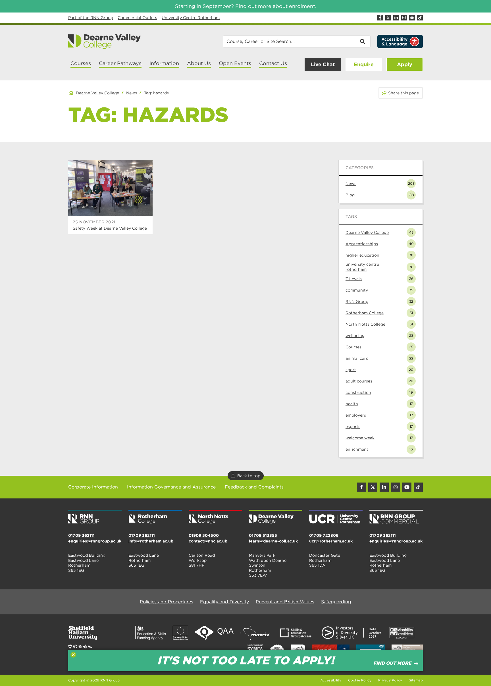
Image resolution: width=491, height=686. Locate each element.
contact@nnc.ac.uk (208, 541)
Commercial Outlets (137, 17)
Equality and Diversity (224, 601)
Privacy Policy (390, 680)
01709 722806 (323, 535)
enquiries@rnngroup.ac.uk (94, 541)
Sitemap (416, 680)
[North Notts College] (215, 517)
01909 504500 (204, 535)
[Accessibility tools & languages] (400, 41)
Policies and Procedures (166, 601)
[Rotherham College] (155, 517)
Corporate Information (93, 487)
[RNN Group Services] (396, 517)
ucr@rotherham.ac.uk (331, 541)
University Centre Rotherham (191, 17)
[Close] (73, 655)
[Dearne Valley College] (104, 41)
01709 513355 (263, 535)
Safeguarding (336, 601)
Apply (404, 64)
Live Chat (323, 64)
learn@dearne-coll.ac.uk (273, 541)
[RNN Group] (95, 517)
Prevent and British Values (285, 601)
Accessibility (330, 680)
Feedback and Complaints (254, 487)
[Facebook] (380, 17)
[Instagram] (404, 17)
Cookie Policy (359, 680)
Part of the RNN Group (90, 17)
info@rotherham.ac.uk (150, 541)
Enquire (364, 64)
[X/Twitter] (388, 17)
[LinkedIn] (396, 17)
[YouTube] (412, 17)
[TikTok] (420, 17)
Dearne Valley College (97, 93)
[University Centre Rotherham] (336, 517)
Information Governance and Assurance (171, 487)
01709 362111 (81, 535)
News (131, 93)
